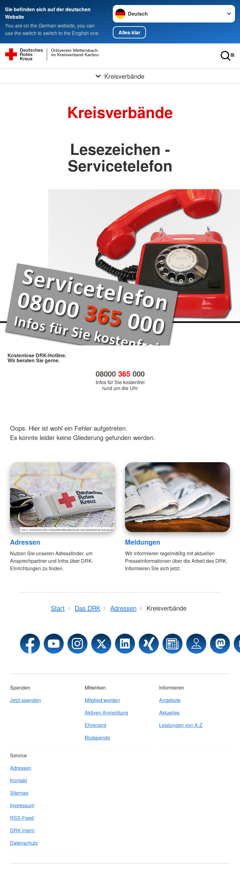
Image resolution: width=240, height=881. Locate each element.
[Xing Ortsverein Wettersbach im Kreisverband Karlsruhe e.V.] (149, 644)
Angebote (170, 700)
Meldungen (142, 542)
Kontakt (18, 780)
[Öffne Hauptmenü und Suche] (227, 55)
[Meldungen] (177, 497)
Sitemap (19, 792)
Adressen (25, 542)
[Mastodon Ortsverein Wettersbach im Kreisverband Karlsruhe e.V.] (220, 644)
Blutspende (97, 737)
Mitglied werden (102, 700)
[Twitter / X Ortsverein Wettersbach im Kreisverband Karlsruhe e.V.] (101, 644)
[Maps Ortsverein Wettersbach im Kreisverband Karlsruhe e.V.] (196, 644)
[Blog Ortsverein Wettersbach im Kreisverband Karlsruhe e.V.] (172, 644)
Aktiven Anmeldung (106, 712)
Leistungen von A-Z (180, 725)
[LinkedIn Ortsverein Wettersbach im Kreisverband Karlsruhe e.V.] (125, 644)
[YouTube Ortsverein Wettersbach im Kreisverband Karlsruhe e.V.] (54, 644)
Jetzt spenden (25, 700)
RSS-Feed (22, 817)
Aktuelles (169, 712)
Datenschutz (24, 842)
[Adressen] (62, 497)
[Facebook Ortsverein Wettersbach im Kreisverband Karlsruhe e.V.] (30, 644)
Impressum (22, 805)
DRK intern (22, 830)
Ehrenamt (95, 725)
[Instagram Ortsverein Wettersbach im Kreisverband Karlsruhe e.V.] (78, 644)
